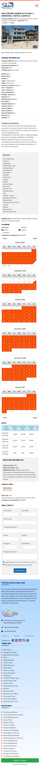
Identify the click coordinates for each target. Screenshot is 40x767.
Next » (35, 238)
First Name (7, 511)
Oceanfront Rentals (10, 751)
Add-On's (6, 688)
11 (29, 282)
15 (14, 285)
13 (4, 285)
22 (14, 288)
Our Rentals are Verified (11, 756)
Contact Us (5, 636)
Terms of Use (19, 562)
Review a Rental (8, 722)
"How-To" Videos (9, 670)
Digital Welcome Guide (10, 655)
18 (29, 285)
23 (19, 288)
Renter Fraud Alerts (9, 728)
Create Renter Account (11, 717)
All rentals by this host (20, 764)
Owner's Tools (8, 683)
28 (9, 291)
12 (34, 282)
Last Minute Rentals (10, 746)
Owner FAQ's (7, 668)
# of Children (25, 543)
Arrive (5, 535)
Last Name (25, 511)
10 (24, 282)
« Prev (4, 238)
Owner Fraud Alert (9, 673)
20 (4, 288)
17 (24, 285)
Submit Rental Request (11, 730)
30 (4, 265)
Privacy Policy (31, 562)
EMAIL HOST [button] (28, 52)
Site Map (17, 636)
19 (34, 285)
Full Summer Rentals (10, 712)
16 (19, 285)
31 (9, 265)
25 (29, 288)
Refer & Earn (7, 650)
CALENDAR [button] (17, 52)
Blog (5, 657)
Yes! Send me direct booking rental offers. (18, 565)
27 (4, 291)
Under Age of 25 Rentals (11, 733)
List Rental (7, 676)
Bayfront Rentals (9, 748)
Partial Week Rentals (10, 741)
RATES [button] (22, 52)
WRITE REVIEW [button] (6, 52)
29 (34, 262)
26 (34, 288)
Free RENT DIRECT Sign (11, 678)
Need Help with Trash (10, 701)
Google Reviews (8, 660)
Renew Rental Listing (10, 686)
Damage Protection (10, 652)
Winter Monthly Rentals (11, 735)
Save (12, 23)
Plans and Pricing (9, 696)
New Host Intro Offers (10, 694)
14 (9, 285)
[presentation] (2, 37)
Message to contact (10, 552)
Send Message (20, 571)
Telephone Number (10, 527)
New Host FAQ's (8, 691)
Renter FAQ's (7, 720)
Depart (24, 535)
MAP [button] (12, 52)
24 (24, 288)
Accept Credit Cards (9, 681)
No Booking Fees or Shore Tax (13, 738)
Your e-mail (7, 519)
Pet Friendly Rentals (10, 743)
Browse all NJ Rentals (10, 753)
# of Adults (6, 543)
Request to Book (20, 760)
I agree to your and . (20, 562)
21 (9, 288)
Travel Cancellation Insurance (13, 715)
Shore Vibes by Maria (10, 699)
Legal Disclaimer (8, 665)
